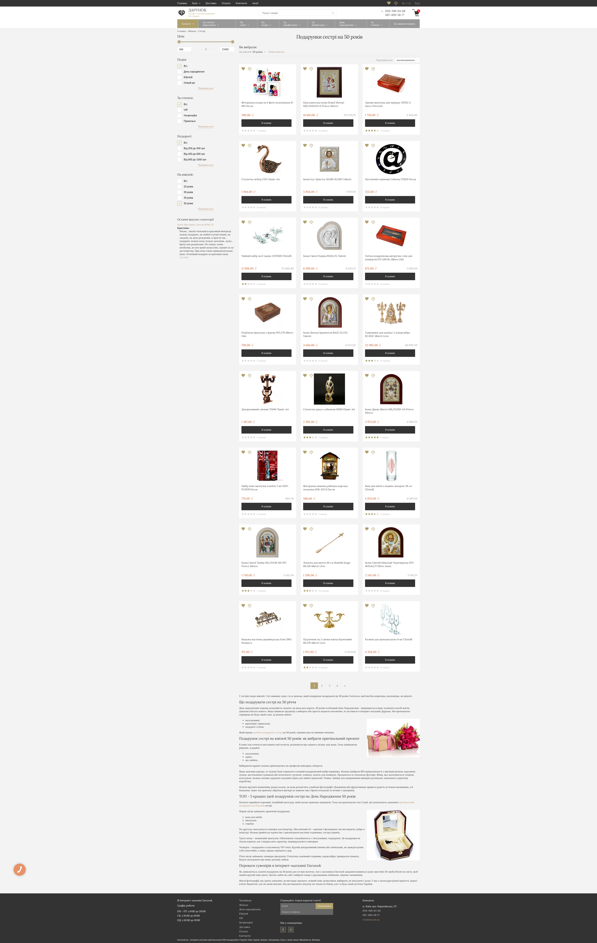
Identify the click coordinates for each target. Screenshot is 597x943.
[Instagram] (291, 929)
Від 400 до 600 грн (194, 154)
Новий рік (189, 83)
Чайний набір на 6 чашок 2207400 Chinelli (266, 255)
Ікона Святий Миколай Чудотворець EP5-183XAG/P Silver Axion (390, 564)
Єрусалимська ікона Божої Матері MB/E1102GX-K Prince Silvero (323, 104)
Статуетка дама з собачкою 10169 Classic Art (329, 409)
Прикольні (190, 121)
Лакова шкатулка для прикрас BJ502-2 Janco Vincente (388, 104)
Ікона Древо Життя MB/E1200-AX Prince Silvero (389, 411)
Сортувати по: (384, 60)
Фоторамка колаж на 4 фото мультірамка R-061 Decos (267, 104)
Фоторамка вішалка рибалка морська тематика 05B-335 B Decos (325, 487)
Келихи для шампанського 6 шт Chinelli (388, 639)
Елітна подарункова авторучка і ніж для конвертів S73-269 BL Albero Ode (388, 257)
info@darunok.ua (371, 919)
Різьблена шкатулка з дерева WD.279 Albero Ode (267, 334)
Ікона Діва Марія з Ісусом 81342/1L (195, 224)
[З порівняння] (249, 69)
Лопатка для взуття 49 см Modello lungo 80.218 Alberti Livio (326, 564)
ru (403, 3)
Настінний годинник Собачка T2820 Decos (390, 179)
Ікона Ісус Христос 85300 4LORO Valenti (327, 179)
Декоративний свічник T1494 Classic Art (265, 409)
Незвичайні (190, 115)
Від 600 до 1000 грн (195, 159)
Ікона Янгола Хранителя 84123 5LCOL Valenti (325, 334)
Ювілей (188, 77)
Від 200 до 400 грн (194, 148)
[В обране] (243, 69)
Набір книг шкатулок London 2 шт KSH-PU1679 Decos (265, 487)
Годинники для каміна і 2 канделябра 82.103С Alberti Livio (387, 334)
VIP (186, 110)
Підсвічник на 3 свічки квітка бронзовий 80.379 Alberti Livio (327, 641)
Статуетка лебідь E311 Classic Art (260, 179)
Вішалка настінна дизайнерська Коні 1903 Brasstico (266, 641)
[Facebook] (283, 929)
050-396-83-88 (395, 11)
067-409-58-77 (394, 15)
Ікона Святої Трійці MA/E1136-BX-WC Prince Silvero (264, 564)
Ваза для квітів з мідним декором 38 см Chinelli (388, 487)
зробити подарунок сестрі (267, 732)
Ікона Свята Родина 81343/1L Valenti (324, 255)
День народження (194, 71)
